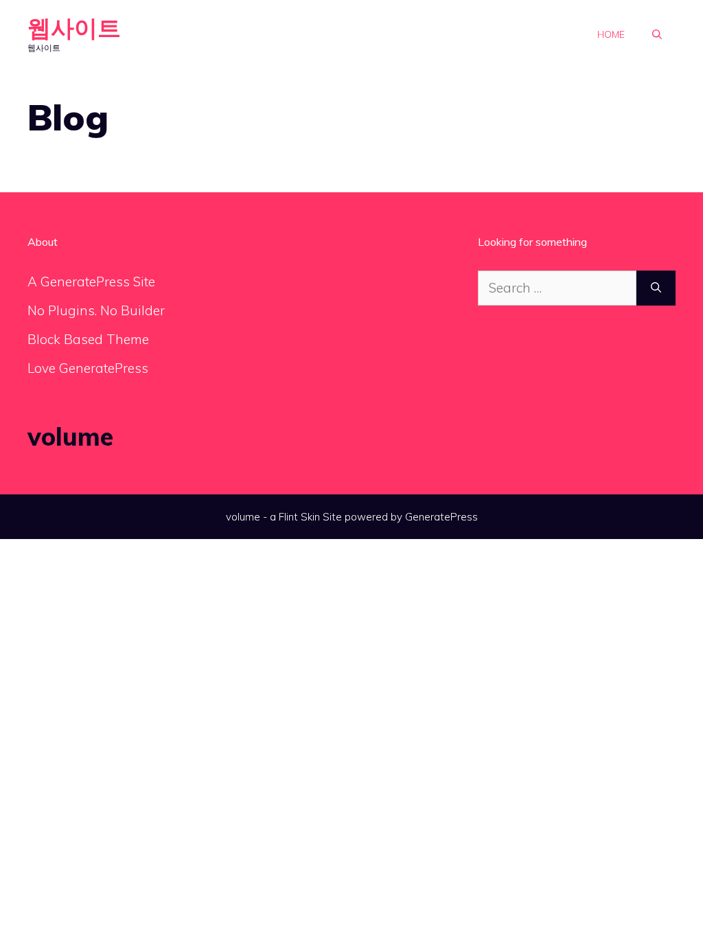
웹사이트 (74, 28)
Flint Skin (299, 516)
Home (611, 34)
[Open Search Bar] (657, 34)
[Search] (656, 288)
